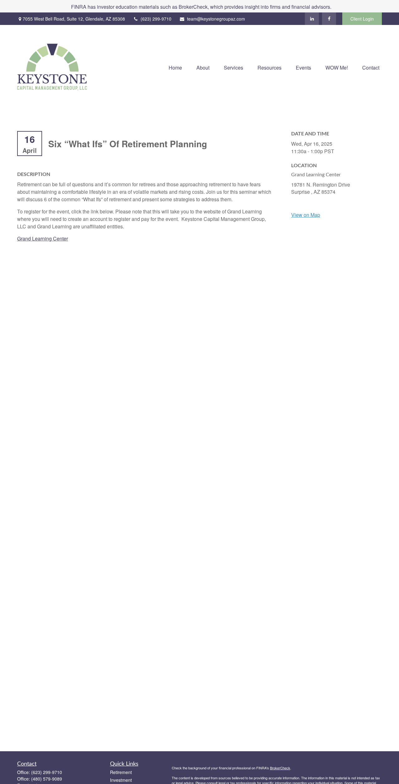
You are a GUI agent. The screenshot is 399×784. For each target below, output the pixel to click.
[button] (175, 67)
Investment (121, 780)
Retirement (121, 772)
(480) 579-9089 (46, 779)
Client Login (362, 19)
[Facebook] (329, 18)
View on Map (305, 214)
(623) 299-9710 (156, 19)
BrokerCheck (280, 767)
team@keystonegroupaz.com (216, 19)
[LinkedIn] (312, 18)
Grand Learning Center (42, 238)
